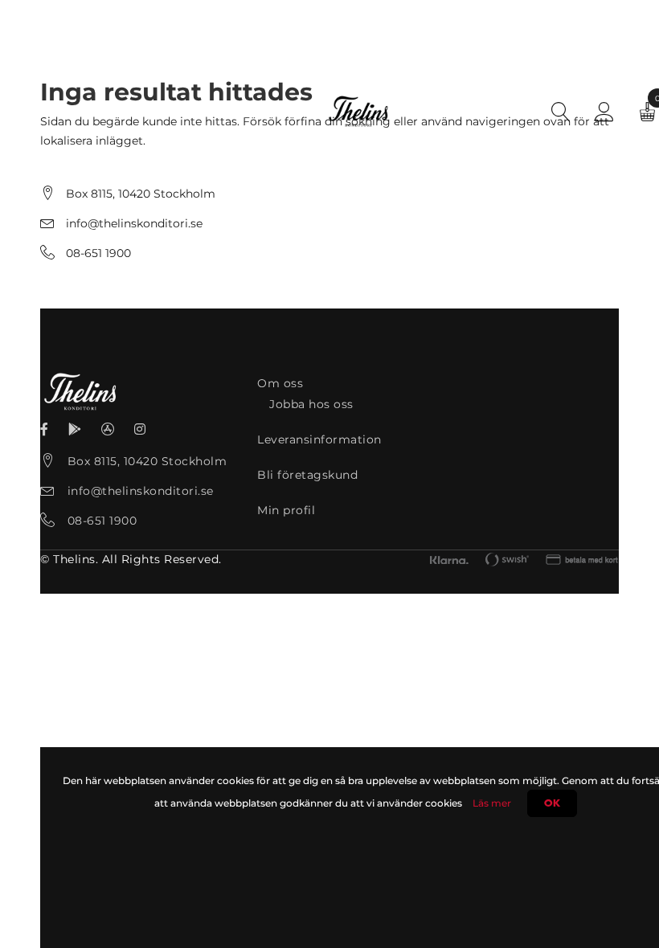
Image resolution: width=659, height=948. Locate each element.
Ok (552, 803)
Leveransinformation (319, 439)
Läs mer (492, 803)
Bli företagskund (307, 475)
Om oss (280, 383)
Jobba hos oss (311, 404)
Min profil (286, 510)
